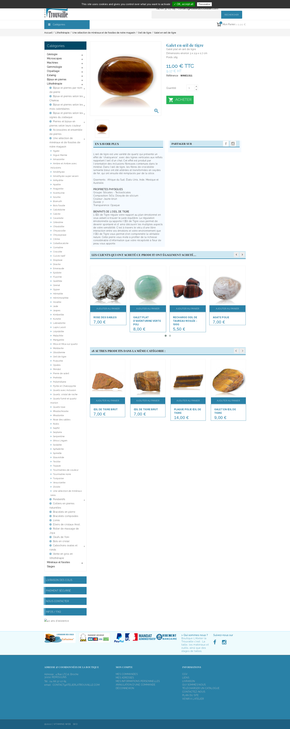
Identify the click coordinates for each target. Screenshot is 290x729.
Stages (51, 566)
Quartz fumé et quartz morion (63, 400)
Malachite (58, 335)
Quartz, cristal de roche (65, 394)
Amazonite (59, 159)
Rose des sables (61, 419)
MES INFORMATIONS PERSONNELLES (138, 681)
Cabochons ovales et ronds (63, 547)
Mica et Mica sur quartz (65, 344)
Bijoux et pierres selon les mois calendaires (66, 106)
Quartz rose (59, 407)
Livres (56, 520)
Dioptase (58, 260)
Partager (226, 143)
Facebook (215, 642)
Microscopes (54, 58)
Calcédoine (59, 209)
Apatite (57, 184)
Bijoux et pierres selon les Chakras (66, 98)
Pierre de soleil (61, 373)
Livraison (188, 681)
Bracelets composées (65, 516)
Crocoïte (57, 251)
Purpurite (58, 361)
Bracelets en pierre (64, 512)
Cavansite (58, 218)
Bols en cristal (61, 541)
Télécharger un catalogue (201, 688)
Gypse (56, 289)
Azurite (57, 197)
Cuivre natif (59, 256)
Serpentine (59, 436)
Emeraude (58, 268)
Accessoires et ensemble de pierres (66, 131)
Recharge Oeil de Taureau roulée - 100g (185, 321)
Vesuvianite (59, 482)
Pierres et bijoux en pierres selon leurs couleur (65, 123)
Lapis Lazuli (59, 327)
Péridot (57, 369)
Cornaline (58, 247)
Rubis (56, 424)
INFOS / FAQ (53, 611)
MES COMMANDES (127, 674)
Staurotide (58, 457)
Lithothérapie (54, 83)
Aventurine (59, 193)
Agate (56, 151)
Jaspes (56, 310)
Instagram (233, 143)
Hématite (58, 293)
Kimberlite (58, 314)
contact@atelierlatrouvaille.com (198, 8)
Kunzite (57, 319)
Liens (185, 677)
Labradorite (59, 323)
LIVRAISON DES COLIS (59, 580)
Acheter (179, 100)
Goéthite (57, 281)
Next (242, 350)
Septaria (57, 432)
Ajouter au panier (108, 308)
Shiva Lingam (60, 440)
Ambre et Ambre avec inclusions (63, 165)
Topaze (57, 466)
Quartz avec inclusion (64, 390)
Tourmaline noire (62, 474)
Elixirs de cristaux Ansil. (66, 524)
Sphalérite (58, 449)
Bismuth (57, 201)
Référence (172, 75)
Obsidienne (59, 352)
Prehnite (57, 377)
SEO (75, 724)
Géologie (52, 54)
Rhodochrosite (61, 411)
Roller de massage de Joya (64, 530)
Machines (52, 62)
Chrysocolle (59, 230)
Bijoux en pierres (56, 79)
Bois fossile (59, 205)
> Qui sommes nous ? (194, 635)
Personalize (204, 4)
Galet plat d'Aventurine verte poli (147, 321)
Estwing (51, 75)
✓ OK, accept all (183, 4)
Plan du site (190, 695)
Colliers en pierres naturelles (62, 505)
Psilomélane (59, 382)
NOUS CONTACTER (57, 601)
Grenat (56, 285)
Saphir (56, 428)
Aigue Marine (60, 155)
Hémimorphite (61, 298)
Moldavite (58, 348)
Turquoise (58, 478)
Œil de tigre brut (105, 409)
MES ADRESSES (125, 677)
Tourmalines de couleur (66, 470)
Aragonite (58, 188)
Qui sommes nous (194, 684)
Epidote (57, 272)
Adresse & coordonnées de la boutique (71, 667)
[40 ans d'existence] (56, 621)
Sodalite (57, 445)
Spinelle (57, 453)
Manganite (58, 340)
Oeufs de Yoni (61, 537)
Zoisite (56, 486)
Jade (55, 306)
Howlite (57, 302)
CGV (184, 674)
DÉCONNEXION (125, 688)
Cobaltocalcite (61, 243)
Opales (57, 365)
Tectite (57, 461)
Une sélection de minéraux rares (66, 493)
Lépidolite (58, 331)
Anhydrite (58, 180)
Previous (236, 350)
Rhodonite (58, 415)
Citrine (56, 239)
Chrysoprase (59, 235)
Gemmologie (54, 66)
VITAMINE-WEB (62, 724)
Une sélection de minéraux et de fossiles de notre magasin (65, 142)
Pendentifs (59, 499)
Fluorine (57, 277)
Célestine (58, 222)
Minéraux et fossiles (58, 562)
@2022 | (49, 724)
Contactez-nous (193, 691)
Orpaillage (53, 71)
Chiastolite (58, 226)
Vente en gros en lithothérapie (61, 556)
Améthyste (59, 172)
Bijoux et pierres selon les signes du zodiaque (66, 115)
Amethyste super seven (66, 176)
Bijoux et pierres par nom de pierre (66, 89)
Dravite (57, 264)
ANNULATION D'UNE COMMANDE (136, 684)
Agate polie (221, 317)
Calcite (57, 214)
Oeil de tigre (59, 356)
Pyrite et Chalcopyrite (64, 386)
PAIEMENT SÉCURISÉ (58, 590)
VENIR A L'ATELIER (193, 698)
